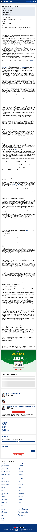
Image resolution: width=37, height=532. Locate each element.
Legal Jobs (3, 509)
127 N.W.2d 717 (4, 176)
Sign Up (34, 1)
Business (3, 478)
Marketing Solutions (22, 508)
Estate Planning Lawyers (5, 471)
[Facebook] (16, 527)
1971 (26, 3)
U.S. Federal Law (4, 493)
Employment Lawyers (5, 469)
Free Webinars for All (6, 391)
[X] (22, 527)
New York (20, 502)
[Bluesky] (20, 527)
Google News (4, 429)
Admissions (20, 481)
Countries (3, 518)
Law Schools (21, 478)
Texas (19, 503)
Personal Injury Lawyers (5, 474)
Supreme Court (4, 499)
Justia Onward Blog (21, 517)
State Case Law (21, 497)
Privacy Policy (29, 529)
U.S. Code (3, 496)
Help (19, 529)
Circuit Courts (3, 500)
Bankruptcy (20, 465)
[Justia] (8, 1)
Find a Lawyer (5, 446)
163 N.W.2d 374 (23, 67)
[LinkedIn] (13, 527)
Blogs (19, 487)
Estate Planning (21, 471)
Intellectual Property (5, 484)
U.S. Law (4, 3)
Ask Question (18, 441)
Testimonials (20, 518)
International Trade (5, 486)
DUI (19, 469)
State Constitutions (21, 494)
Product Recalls (4, 514)
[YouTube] (15, 527)
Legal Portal (12, 529)
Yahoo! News (4, 431)
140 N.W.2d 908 (30, 68)
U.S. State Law (21, 493)
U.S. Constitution (4, 494)
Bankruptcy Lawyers (5, 465)
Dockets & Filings (4, 503)
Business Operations (5, 481)
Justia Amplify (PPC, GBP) (22, 515)
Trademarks (3, 517)
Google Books (4, 423)
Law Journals (20, 486)
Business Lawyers (4, 466)
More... (2, 475)
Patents (2, 515)
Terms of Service (24, 529)
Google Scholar (4, 422)
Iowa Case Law (12, 3)
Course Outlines (21, 484)
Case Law (7, 3)
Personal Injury (21, 474)
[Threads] (19, 527)
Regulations (3, 497)
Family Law (20, 472)
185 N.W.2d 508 (32, 60)
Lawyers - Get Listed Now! (18, 454)
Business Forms (4, 512)
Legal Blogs (4, 424)
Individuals (20, 463)
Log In (30, 1)
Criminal (19, 466)
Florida (19, 500)
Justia (1, 3)
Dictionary (20, 479)
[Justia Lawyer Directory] (23, 527)
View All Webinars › (18, 411)
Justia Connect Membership (23, 509)
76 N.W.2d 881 (13, 278)
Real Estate (3, 487)
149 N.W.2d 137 (6, 63)
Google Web (4, 426)
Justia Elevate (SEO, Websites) (23, 514)
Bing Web (3, 427)
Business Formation (5, 479)
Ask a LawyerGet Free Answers (6, 437)
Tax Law (2, 489)
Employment (3, 483)
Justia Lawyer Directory (22, 511)
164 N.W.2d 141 (17, 149)
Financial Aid (20, 483)
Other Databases (5, 508)
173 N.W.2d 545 (4, 67)
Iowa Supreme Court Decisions (20, 3)
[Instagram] (17, 527)
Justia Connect (6, 529)
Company (16, 529)
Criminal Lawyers (4, 468)
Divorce (19, 468)
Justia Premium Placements (23, 512)
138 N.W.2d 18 (19, 175)
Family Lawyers (4, 472)
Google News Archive (5, 430)
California (20, 499)
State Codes (20, 496)
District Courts (4, 502)
